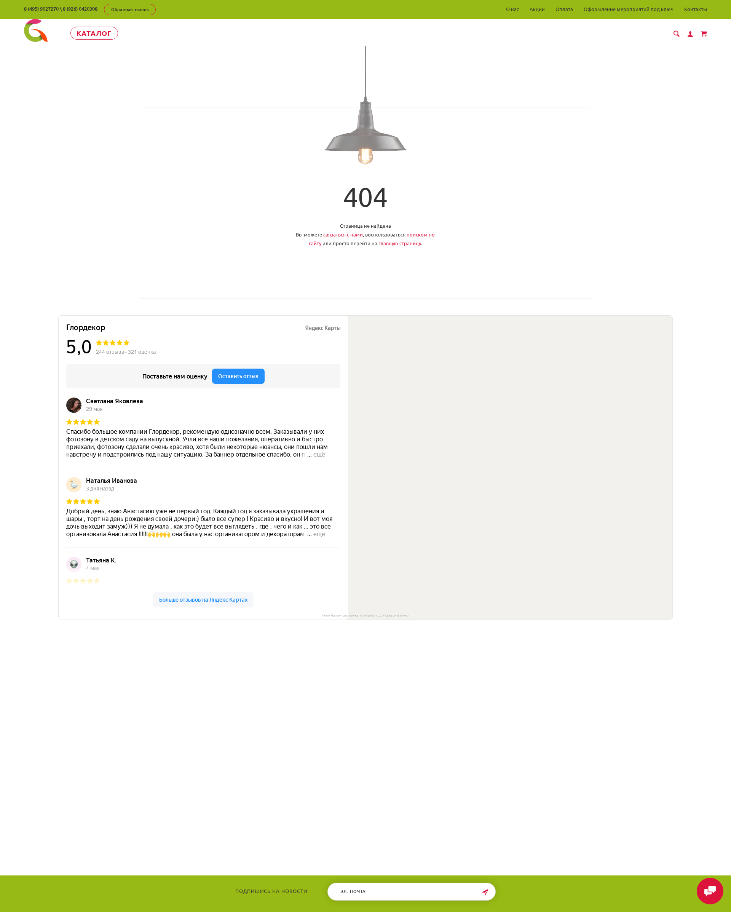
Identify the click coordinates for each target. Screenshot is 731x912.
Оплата (564, 9)
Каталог (94, 33)
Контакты (695, 9)
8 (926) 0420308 (80, 8)
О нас (512, 9)
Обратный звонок (130, 9)
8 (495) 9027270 (41, 8)
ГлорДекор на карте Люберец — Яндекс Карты (365, 615)
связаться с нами (343, 234)
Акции (537, 9)
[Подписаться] (485, 892)
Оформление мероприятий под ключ (629, 9)
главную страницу (399, 243)
